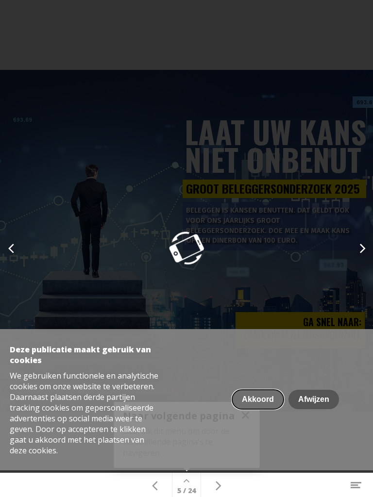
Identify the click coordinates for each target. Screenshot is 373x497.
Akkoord (258, 399)
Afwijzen (313, 399)
